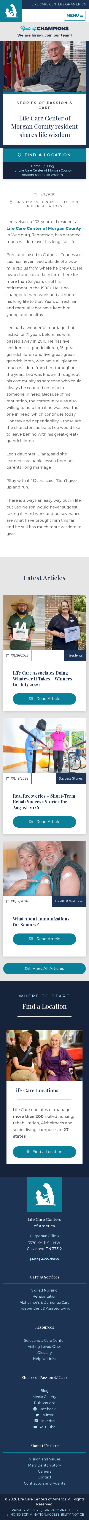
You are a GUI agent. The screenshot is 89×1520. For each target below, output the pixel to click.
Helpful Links (44, 1359)
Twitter (47, 1415)
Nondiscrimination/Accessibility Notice (47, 1515)
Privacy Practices (61, 1510)
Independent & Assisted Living (44, 1308)
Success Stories (71, 778)
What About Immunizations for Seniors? (41, 921)
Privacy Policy (24, 1510)
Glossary (44, 1353)
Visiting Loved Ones (44, 1347)
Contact (44, 1477)
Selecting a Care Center (44, 1340)
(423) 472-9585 (44, 1259)
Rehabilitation (45, 1296)
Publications (44, 1403)
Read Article (47, 698)
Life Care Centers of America (59, 4)
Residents (75, 655)
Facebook (47, 1409)
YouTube (47, 1427)
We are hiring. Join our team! (44, 35)
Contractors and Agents (44, 1483)
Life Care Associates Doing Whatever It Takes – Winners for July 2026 (42, 678)
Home (36, 166)
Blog (50, 166)
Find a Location (47, 1151)
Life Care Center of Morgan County (43, 228)
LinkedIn (47, 1421)
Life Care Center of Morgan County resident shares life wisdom (44, 126)
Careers (44, 1471)
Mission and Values (44, 1459)
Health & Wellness (69, 901)
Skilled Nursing (44, 1290)
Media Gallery (44, 1397)
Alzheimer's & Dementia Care (45, 1302)
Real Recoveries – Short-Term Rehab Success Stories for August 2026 (44, 801)
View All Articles (48, 968)
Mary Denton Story (44, 1465)
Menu (76, 17)
